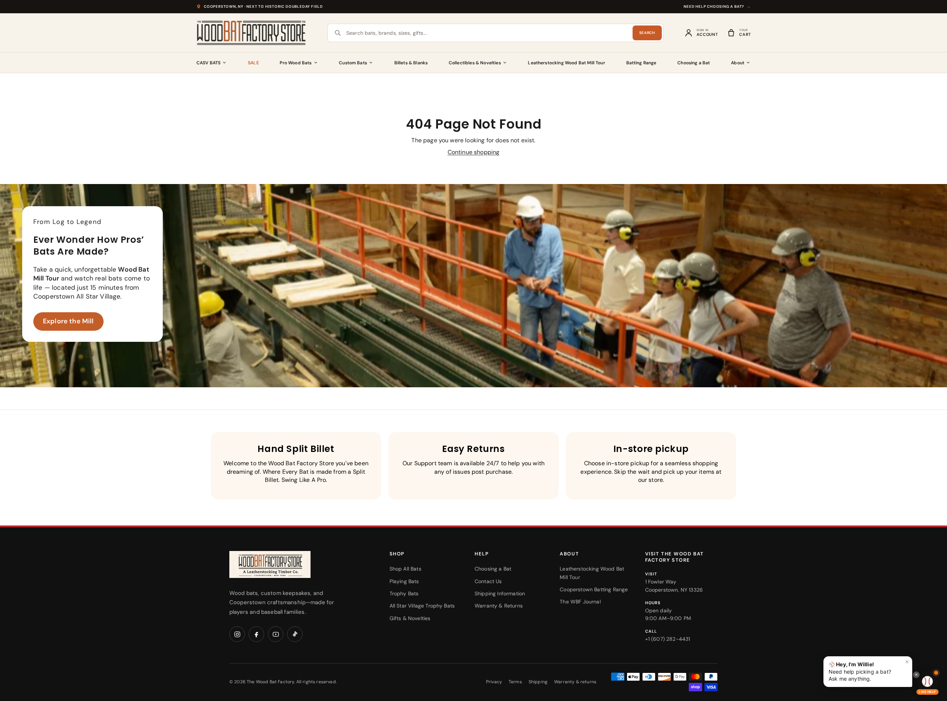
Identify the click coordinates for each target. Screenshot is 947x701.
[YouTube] (275, 634)
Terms (515, 682)
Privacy (494, 682)
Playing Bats (404, 581)
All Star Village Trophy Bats (422, 605)
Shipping (538, 682)
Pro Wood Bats (295, 63)
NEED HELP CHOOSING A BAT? (717, 6)
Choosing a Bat (693, 63)
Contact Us (488, 581)
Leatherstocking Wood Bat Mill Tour (566, 63)
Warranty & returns (575, 682)
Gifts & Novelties (410, 618)
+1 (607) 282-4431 (667, 639)
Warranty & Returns (499, 605)
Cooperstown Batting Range (594, 589)
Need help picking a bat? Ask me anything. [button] (869, 670)
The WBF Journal (580, 601)
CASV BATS (208, 63)
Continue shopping (474, 152)
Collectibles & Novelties (475, 63)
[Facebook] (256, 634)
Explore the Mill (68, 321)
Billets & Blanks (411, 63)
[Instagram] (237, 634)
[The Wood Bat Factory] (251, 33)
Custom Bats (353, 63)
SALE (253, 63)
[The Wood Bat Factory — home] (284, 564)
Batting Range (641, 63)
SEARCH (647, 32)
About (737, 63)
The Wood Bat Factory (270, 682)
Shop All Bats (405, 568)
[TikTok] (295, 634)
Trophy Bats (404, 593)
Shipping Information (500, 593)
